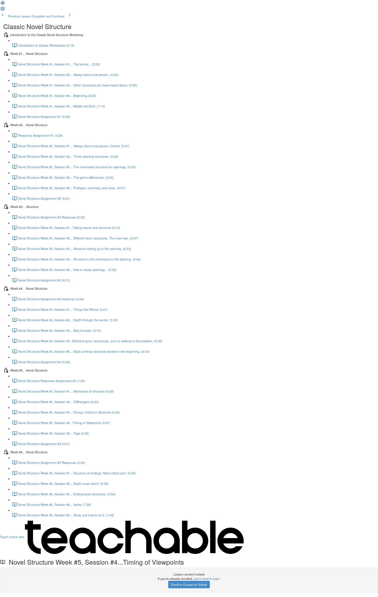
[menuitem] (2, 10)
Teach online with (12, 537)
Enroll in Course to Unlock (189, 584)
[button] (2, 4)
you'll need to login (207, 578)
